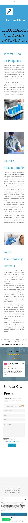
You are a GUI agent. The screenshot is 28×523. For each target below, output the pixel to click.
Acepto (14, 514)
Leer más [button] (5, 374)
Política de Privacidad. (14, 441)
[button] (26, 499)
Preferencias (14, 517)
